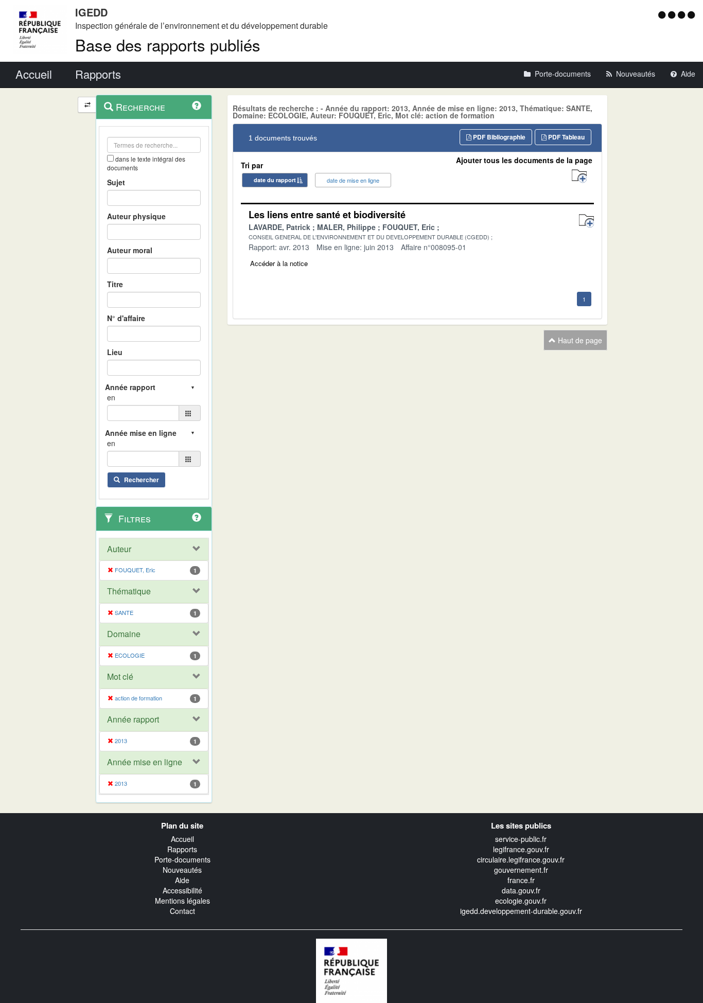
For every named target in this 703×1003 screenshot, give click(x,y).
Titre (115, 284)
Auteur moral (129, 250)
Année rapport (133, 719)
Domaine (123, 634)
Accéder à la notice (279, 263)
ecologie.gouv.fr (521, 900)
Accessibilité (182, 890)
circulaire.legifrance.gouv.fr (521, 859)
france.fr (521, 880)
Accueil (182, 839)
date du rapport (275, 180)
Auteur (119, 549)
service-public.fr (521, 839)
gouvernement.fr (521, 870)
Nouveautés (182, 870)
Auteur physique (136, 216)
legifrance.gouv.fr (521, 849)
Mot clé (120, 676)
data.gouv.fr (521, 890)
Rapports (182, 849)
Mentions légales (182, 900)
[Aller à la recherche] (683, 14)
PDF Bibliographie (498, 137)
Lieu (114, 352)
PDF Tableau (566, 137)
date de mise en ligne (353, 180)
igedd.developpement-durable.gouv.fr (521, 911)
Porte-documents (182, 859)
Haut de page (579, 340)
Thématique (129, 591)
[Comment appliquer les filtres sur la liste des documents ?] (196, 517)
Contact (182, 911)
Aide (182, 880)
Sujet (116, 182)
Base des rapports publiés (167, 44)
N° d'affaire (126, 318)
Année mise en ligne (144, 762)
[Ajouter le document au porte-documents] (586, 221)
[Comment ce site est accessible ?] (663, 14)
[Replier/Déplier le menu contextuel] (87, 105)
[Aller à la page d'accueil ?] (691, 14)
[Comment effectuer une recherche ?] (196, 105)
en (111, 397)
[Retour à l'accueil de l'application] (351, 969)
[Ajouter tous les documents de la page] (579, 176)
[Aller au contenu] (673, 14)
